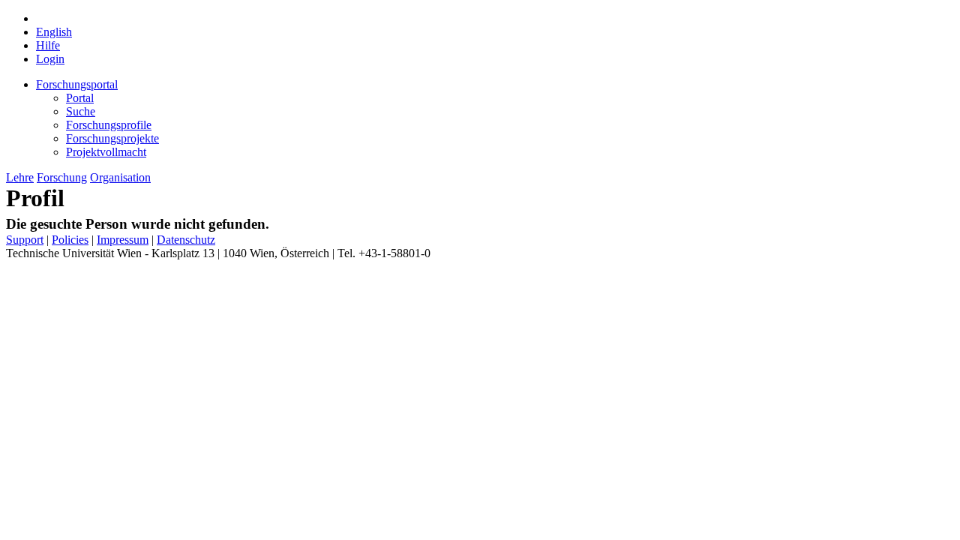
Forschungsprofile (109, 124)
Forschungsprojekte (112, 138)
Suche (80, 111)
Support (25, 239)
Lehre (20, 177)
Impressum (122, 239)
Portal (80, 98)
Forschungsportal (77, 84)
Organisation (120, 177)
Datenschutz (186, 239)
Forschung (62, 177)
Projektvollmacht (106, 152)
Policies (70, 239)
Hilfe (48, 45)
